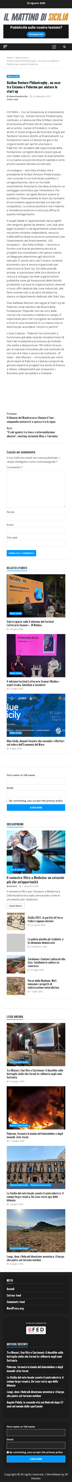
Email (10, 525)
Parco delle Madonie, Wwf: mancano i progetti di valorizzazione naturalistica (16, 986)
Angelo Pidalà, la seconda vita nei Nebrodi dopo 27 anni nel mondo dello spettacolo (35, 1404)
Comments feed (16, 1302)
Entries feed (14, 1295)
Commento (15, 467)
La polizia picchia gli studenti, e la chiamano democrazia (16, 943)
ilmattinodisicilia (18, 96)
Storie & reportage (19, 1248)
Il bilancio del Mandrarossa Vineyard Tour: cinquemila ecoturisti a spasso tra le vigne (31, 418)
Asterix (13, 886)
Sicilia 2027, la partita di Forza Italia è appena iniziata (16, 921)
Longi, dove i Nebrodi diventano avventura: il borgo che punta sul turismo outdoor (36, 1230)
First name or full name (21, 775)
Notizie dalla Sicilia (19, 1062)
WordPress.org (15, 1308)
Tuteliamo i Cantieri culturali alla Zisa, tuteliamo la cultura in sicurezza (16, 964)
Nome (10, 512)
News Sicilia (13, 76)
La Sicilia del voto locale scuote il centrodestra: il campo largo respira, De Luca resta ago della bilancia (36, 1167)
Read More (15, 905)
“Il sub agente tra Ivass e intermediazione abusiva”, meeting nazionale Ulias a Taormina (32, 432)
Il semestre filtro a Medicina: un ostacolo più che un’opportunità (36, 852)
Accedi (10, 1289)
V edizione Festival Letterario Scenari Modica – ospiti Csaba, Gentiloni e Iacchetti (36, 655)
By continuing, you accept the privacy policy (36, 800)
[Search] (64, 47)
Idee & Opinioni (17, 870)
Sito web (12, 537)
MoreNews (54, 1474)
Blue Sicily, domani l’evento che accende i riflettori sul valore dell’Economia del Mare (36, 715)
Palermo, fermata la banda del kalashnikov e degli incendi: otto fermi (36, 1107)
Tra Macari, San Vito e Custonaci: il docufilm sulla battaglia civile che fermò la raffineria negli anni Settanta (36, 1044)
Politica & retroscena (41, 1185)
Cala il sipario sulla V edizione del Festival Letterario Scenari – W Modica (36, 595)
